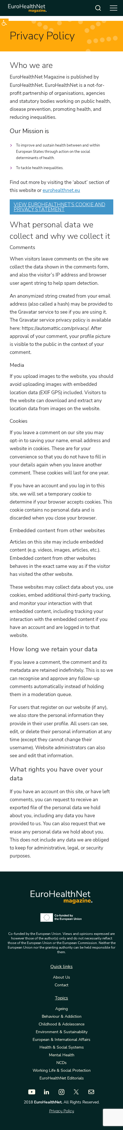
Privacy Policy (61, 1110)
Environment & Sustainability (62, 1032)
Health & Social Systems (61, 1047)
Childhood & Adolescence (61, 1024)
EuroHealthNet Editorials (61, 1078)
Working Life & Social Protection (62, 1070)
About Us (61, 977)
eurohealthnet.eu (61, 190)
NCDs (61, 1062)
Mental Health (61, 1055)
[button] (4, 23)
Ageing (61, 1008)
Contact (61, 985)
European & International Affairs (61, 1039)
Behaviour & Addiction (62, 1016)
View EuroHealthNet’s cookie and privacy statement (59, 207)
